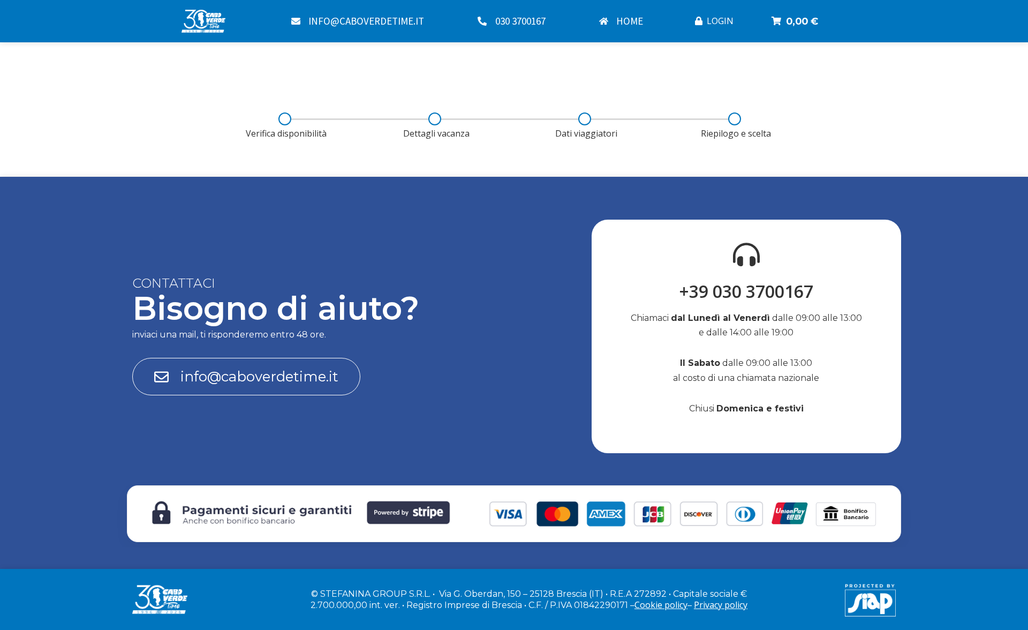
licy (741, 605)
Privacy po (714, 605)
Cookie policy (660, 605)
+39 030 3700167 (746, 291)
